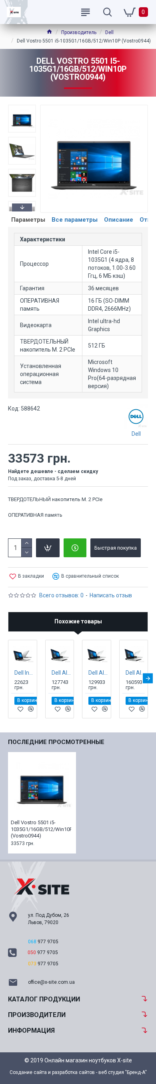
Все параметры (75, 219)
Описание (118, 219)
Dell (109, 32)
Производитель (78, 32)
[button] (22, 107)
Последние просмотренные (56, 742)
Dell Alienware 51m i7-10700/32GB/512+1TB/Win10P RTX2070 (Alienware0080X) (98, 672)
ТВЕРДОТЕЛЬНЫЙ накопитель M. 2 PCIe (55, 499)
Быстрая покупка (115, 548)
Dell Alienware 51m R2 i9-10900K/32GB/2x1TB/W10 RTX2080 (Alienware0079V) (135, 672)
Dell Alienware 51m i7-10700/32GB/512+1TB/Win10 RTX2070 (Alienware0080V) (61, 672)
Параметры (28, 219)
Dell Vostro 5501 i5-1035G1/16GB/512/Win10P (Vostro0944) (41, 829)
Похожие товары (78, 621)
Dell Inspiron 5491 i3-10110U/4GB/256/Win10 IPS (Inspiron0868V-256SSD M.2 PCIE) (24, 672)
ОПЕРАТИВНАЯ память (35, 515)
